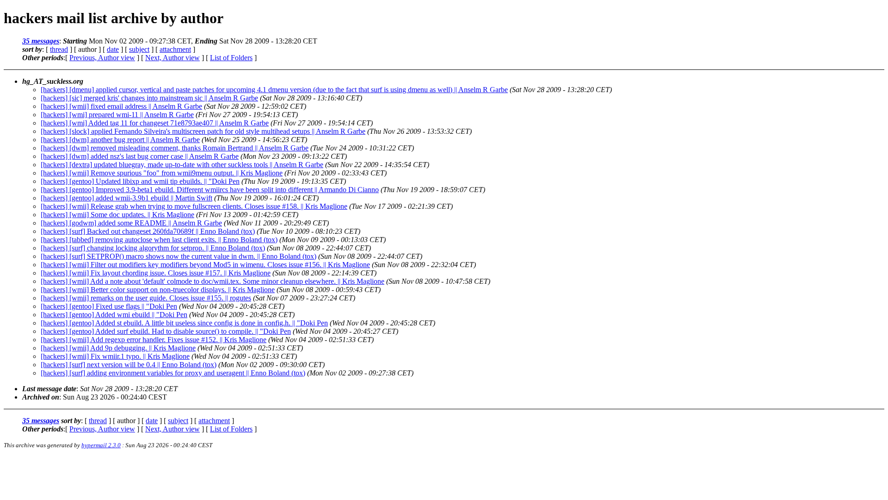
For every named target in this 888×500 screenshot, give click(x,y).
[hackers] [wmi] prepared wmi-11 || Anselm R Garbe (117, 115)
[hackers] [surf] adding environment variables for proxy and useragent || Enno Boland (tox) (173, 373)
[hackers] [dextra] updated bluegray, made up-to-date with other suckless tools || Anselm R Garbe (182, 165)
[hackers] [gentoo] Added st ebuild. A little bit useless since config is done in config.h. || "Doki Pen (184, 323)
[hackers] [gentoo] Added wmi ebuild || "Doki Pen (114, 315)
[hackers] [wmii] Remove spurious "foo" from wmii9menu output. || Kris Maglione (162, 173)
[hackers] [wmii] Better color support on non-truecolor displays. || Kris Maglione (158, 290)
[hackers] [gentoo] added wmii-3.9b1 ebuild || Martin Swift (126, 198)
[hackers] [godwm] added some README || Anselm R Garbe (131, 223)
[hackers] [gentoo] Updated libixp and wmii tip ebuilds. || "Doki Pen (140, 181)
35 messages (40, 41)
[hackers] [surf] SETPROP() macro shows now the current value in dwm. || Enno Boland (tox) (178, 256)
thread (59, 49)
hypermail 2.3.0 (101, 445)
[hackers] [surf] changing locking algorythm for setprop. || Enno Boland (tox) (153, 248)
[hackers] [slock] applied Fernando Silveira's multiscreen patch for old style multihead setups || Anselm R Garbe (203, 131)
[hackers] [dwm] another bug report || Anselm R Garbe (120, 140)
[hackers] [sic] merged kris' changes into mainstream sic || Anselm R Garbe (149, 98)
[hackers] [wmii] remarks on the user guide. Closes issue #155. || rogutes (146, 298)
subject (139, 49)
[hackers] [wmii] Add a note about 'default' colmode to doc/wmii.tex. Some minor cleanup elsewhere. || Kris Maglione (212, 281)
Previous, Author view (102, 58)
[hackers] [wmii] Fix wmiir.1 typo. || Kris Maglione (115, 356)
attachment (175, 49)
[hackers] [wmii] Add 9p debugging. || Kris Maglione (118, 348)
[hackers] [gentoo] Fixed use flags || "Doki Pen (109, 306)
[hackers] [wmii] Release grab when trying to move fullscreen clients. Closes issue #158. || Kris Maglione (194, 206)
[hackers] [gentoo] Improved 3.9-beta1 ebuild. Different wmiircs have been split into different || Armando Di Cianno (210, 190)
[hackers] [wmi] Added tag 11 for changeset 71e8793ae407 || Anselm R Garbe (155, 123)
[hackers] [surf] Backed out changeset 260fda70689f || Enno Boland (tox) (148, 231)
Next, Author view (172, 58)
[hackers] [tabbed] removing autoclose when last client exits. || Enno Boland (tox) (159, 240)
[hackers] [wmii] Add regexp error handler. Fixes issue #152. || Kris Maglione (153, 340)
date (113, 49)
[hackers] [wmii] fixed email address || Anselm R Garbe (121, 106)
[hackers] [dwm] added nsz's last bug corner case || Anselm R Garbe (140, 156)
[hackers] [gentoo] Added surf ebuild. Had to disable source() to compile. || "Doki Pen (166, 331)
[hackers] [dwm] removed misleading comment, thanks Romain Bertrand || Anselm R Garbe (174, 148)
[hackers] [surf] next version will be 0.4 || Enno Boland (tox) (128, 365)
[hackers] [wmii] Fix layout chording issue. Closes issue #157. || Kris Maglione (156, 273)
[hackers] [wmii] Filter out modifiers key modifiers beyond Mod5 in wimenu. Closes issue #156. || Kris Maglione (205, 265)
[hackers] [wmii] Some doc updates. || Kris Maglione (117, 215)
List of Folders (231, 58)
